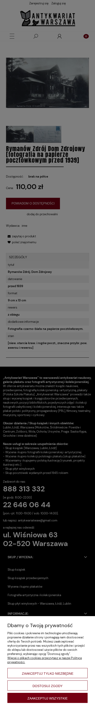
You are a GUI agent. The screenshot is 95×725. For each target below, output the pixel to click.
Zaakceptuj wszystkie (47, 698)
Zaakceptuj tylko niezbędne (47, 673)
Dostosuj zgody (47, 686)
